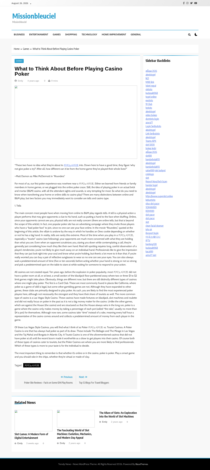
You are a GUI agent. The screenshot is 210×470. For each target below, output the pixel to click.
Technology (89, 34)
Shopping (71, 34)
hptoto (149, 107)
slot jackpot (160, 170)
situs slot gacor (152, 203)
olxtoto (149, 89)
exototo (149, 100)
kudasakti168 (152, 93)
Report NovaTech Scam (156, 181)
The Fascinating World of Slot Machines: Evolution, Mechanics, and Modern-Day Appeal (74, 434)
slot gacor (150, 214)
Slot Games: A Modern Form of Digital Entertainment (31, 435)
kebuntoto (150, 199)
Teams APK (151, 140)
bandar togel (151, 185)
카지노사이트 (71, 165)
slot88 (149, 155)
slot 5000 (150, 144)
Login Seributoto (153, 126)
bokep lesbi (151, 148)
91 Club (149, 104)
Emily (20, 81)
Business (19, 34)
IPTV (148, 240)
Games (57, 34)
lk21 (147, 78)
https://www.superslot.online (159, 196)
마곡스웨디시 (153, 236)
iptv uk (149, 229)
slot (147, 177)
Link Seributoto (153, 133)
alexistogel (150, 74)
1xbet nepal (151, 85)
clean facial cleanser (155, 225)
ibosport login (152, 233)
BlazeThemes (141, 464)
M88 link (150, 82)
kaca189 (149, 251)
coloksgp (150, 174)
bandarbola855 (153, 159)
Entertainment (38, 34)
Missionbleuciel (34, 16)
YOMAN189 (151, 207)
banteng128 (151, 244)
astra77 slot (151, 255)
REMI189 (150, 211)
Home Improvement (114, 34)
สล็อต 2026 (151, 70)
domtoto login (152, 118)
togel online (151, 96)
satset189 (150, 170)
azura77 (149, 122)
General (136, 34)
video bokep (151, 115)
